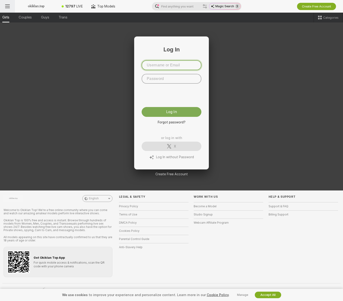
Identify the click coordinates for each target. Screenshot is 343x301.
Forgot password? (172, 122)
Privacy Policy (128, 206)
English (94, 198)
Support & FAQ (278, 206)
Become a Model (205, 206)
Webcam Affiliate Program (211, 222)
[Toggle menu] (7, 6)
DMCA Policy (128, 222)
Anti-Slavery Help (131, 247)
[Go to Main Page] (36, 6)
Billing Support (278, 214)
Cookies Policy (129, 231)
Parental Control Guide (134, 239)
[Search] (205, 6)
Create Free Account (171, 174)
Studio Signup (203, 214)
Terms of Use (128, 214)
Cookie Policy (218, 295)
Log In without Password (175, 157)
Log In (171, 112)
